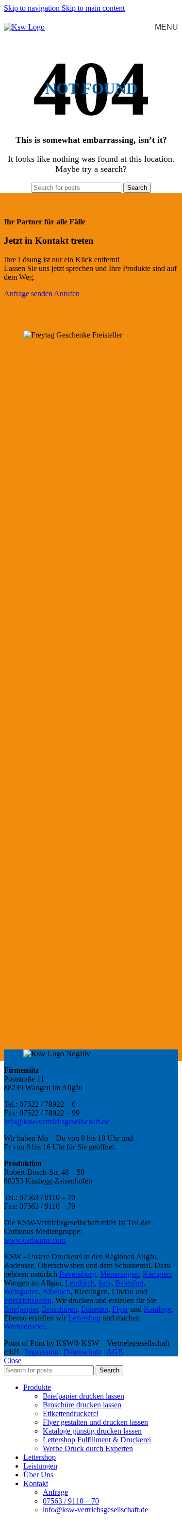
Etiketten (94, 1309)
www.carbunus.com (35, 1240)
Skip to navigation (33, 8)
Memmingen (119, 1274)
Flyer (120, 1309)
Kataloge (157, 1309)
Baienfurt (129, 1283)
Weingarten (21, 1291)
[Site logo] (24, 27)
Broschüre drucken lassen (82, 1405)
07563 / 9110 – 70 (71, 1501)
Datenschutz (82, 1352)
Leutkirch (80, 1283)
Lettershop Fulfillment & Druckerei (97, 1440)
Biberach (56, 1291)
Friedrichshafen (27, 1300)
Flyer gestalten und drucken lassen (95, 1422)
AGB (114, 1352)
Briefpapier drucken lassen (83, 1396)
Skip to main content (93, 8)
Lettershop (84, 1318)
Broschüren (59, 1309)
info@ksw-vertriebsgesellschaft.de (56, 1121)
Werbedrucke (24, 1326)
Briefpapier (21, 1309)
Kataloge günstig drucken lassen (92, 1431)
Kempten (157, 1274)
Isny (105, 1283)
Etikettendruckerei (71, 1413)
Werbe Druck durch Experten (88, 1448)
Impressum (41, 1352)
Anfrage (55, 1492)
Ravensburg (77, 1274)
